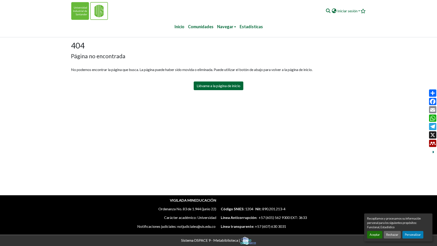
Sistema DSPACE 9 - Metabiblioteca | (211, 240)
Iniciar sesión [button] (347, 11)
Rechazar (392, 234)
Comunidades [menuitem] (200, 26)
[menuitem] (226, 27)
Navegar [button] (225, 26)
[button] (328, 11)
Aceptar (375, 234)
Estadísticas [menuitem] (251, 26)
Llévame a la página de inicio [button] (218, 86)
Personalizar (413, 234)
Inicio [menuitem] (179, 26)
